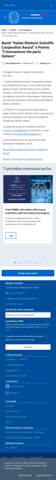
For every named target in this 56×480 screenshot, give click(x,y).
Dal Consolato (25, 29)
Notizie (13, 29)
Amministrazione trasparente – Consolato (24, 432)
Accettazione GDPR (14, 321)
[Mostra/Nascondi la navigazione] (5, 17)
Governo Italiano (9, 5)
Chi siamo (9, 405)
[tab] (14, 262)
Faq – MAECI (11, 447)
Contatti (9, 422)
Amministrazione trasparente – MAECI (22, 437)
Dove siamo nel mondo (15, 375)
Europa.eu (14, 392)
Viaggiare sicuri (12, 370)
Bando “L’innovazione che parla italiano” (23, 159)
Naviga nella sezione (28, 273)
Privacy (41, 327)
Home (4, 29)
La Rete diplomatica (14, 364)
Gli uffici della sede (13, 304)
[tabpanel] (28, 217)
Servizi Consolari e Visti (15, 416)
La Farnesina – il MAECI (16, 359)
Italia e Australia (12, 411)
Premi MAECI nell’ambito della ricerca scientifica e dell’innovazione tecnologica (27, 211)
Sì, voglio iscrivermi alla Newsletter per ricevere (24, 336)
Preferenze (25, 475)
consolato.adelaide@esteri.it (27, 134)
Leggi (12, 235)
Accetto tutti (44, 475)
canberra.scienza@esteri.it (16, 130)
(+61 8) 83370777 (17, 293)
